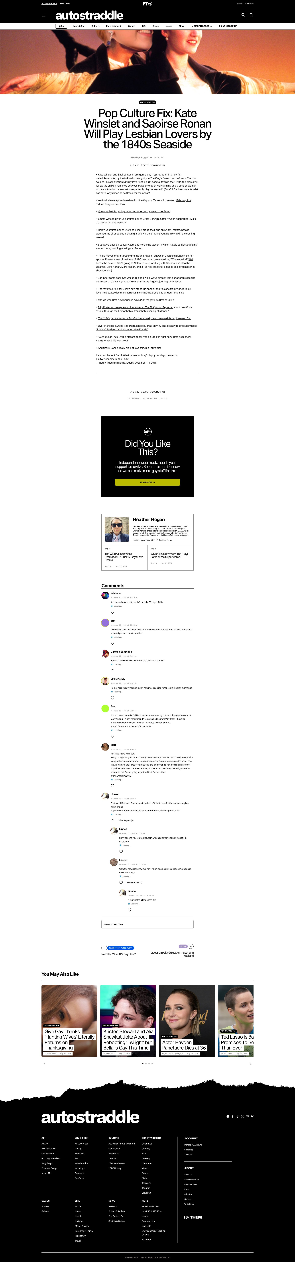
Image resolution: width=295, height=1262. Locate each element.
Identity (112, 1158)
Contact (187, 1199)
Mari (113, 744)
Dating (78, 1148)
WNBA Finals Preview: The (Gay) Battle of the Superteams (169, 555)
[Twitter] (242, 1116)
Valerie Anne (50, 1054)
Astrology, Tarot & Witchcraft (122, 1143)
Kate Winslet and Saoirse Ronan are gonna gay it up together (132, 174)
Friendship (80, 1153)
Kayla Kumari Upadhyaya (172, 1054)
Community (114, 1148)
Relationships (81, 1163)
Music (145, 1168)
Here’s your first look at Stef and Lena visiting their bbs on (139, 230)
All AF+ (44, 1143)
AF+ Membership (191, 1179)
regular (164, 399)
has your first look (115, 204)
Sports (145, 1173)
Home (78, 1211)
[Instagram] (227, 1116)
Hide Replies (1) (134, 882)
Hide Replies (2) (126, 820)
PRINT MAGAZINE (150, 1206)
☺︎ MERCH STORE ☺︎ (152, 1211)
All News (112, 1206)
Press (186, 1189)
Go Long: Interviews (51, 1158)
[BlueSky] (252, 1116)
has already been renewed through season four (144, 318)
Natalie (108, 566)
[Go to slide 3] (149, 1064)
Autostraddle (49, 3)
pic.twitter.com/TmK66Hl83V (112, 359)
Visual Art (146, 1192)
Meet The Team (190, 1184)
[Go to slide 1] (142, 1064)
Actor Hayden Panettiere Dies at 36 (184, 1045)
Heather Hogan (139, 157)
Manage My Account (193, 1145)
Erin (113, 620)
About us (188, 1174)
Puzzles (45, 1206)
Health (78, 1216)
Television (146, 1183)
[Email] (247, 1116)
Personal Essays (49, 1168)
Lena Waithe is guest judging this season (158, 281)
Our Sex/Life (47, 1153)
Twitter (173, 535)
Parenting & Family (84, 1231)
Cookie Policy (142, 1257)
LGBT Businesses (116, 1163)
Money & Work (82, 1226)
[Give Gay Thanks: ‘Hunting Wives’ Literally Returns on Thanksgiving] (69, 1021)
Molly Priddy (118, 679)
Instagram (184, 535)
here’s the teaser (149, 244)
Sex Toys (79, 1178)
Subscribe (249, 3)
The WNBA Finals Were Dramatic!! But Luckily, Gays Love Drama (124, 557)
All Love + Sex (81, 1143)
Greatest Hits (148, 1221)
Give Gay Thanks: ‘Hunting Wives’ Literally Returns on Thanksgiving (69, 1039)
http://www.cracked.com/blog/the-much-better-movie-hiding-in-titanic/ (145, 810)
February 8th (183, 200)
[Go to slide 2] (146, 1064)
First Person (114, 1153)
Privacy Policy (153, 1257)
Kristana (116, 593)
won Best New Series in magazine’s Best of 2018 (135, 300)
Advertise (188, 1194)
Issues (145, 1216)
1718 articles (160, 540)
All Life (78, 1206)
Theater (145, 1188)
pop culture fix (147, 102)
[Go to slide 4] (152, 1064)
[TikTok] (237, 1116)
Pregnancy (80, 1235)
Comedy (146, 1148)
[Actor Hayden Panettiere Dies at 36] (187, 1021)
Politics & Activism (117, 1211)
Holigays (79, 1221)
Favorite (144, 165)
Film (144, 1153)
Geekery (146, 1158)
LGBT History (114, 1168)
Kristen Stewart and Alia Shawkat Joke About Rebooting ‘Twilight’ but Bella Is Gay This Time (128, 1039)
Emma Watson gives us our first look (118, 219)
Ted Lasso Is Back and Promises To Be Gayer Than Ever (244, 1042)
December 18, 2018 (146, 362)
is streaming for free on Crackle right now (134, 337)
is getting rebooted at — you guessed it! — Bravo (134, 211)
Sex (77, 1158)
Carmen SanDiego (121, 651)
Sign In (239, 3)
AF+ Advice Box (49, 1148)
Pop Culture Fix (115, 1216)
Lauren (123, 860)
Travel (78, 1240)
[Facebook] (232, 1116)
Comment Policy (164, 1257)
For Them (65, 3)
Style (144, 1178)
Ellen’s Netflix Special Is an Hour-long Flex (160, 292)
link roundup (133, 399)
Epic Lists (146, 1226)
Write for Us (189, 1204)
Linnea (114, 794)
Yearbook (146, 1239)
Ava (113, 706)
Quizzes (45, 1211)
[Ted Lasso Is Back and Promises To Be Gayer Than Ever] (246, 1021)
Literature (146, 1163)
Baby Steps (47, 1163)
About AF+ (46, 1173)
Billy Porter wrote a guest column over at (135, 307)
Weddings (80, 1168)
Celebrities (147, 1143)
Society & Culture (116, 1221)
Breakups (79, 1173)
